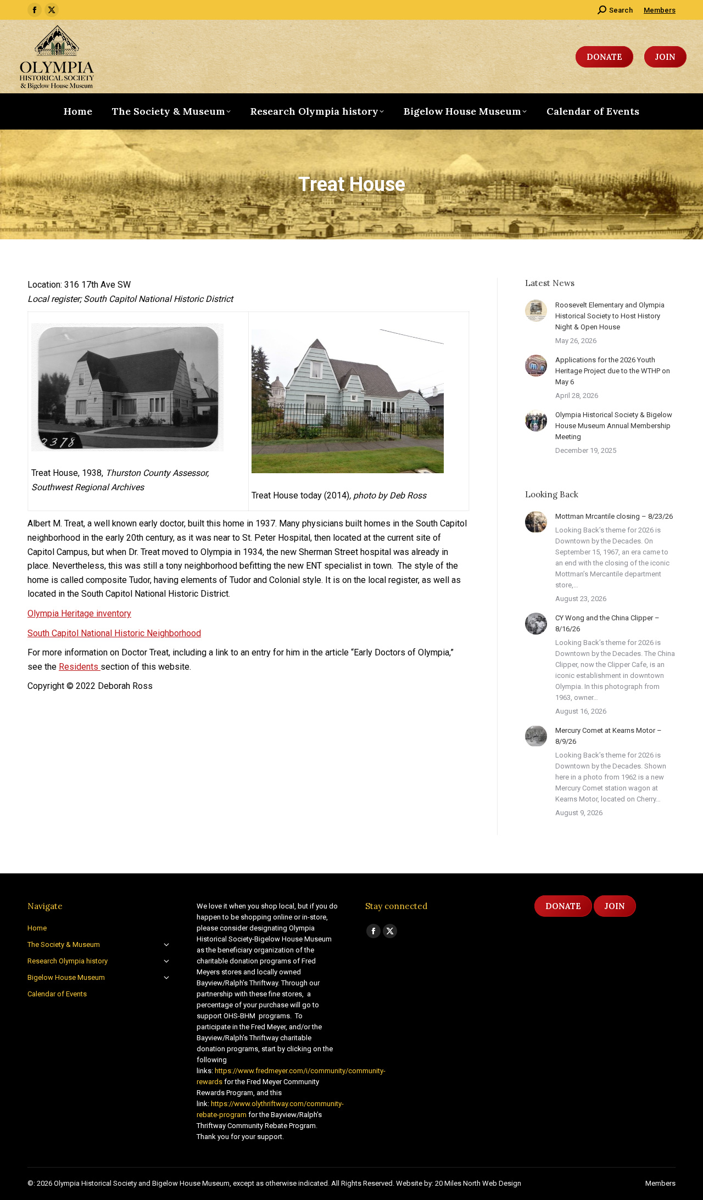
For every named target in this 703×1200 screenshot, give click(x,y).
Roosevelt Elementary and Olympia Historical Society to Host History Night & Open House (610, 316)
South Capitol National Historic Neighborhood (114, 633)
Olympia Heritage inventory (79, 613)
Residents (80, 666)
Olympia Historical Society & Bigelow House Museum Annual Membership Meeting (613, 426)
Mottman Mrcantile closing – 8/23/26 (614, 516)
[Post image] (536, 311)
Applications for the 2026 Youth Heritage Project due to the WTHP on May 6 (612, 371)
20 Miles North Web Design (478, 1183)
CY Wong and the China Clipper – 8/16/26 (607, 623)
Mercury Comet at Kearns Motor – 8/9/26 (608, 735)
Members (660, 10)
